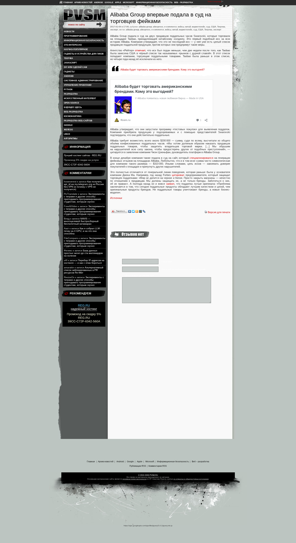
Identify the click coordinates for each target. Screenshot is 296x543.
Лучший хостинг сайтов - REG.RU (82, 155)
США (213, 27)
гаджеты (69, 71)
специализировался (201, 157)
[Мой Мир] (140, 211)
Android (98, 2)
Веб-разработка (73, 112)
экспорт (114, 29)
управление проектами (77, 85)
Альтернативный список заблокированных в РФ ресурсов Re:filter (83, 270)
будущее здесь (73, 107)
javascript (70, 63)
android (69, 76)
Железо (68, 129)
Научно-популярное (76, 49)
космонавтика (73, 116)
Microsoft (128, 2)
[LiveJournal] (144, 211)
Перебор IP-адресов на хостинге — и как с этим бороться (84, 261)
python (68, 89)
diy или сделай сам (75, 67)
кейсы (181, 27)
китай (188, 27)
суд (208, 27)
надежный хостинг (84, 307)
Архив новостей (83, 2)
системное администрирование (83, 80)
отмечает (140, 50)
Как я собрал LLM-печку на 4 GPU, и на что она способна (82, 231)
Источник (116, 197)
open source (71, 103)
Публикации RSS (138, 466)
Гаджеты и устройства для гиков (84, 54)
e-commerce (170, 27)
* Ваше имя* (167, 262)
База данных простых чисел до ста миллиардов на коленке (83, 253)
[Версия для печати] (205, 212)
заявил (170, 183)
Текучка (68, 58)
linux (67, 134)
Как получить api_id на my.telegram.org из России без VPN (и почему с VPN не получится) (84, 185)
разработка (71, 94)
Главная (68, 2)
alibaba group (145, 27)
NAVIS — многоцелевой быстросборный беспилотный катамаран (81, 221)
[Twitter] (133, 211)
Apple (118, 2)
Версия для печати (219, 212)
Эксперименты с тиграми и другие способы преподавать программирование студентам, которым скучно (84, 198)
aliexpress (158, 27)
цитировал (178, 175)
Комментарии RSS (158, 466)
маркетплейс (198, 27)
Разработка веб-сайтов (78, 121)
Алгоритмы (70, 138)
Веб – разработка (183, 2)
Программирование (76, 36)
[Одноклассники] (137, 211)
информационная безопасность (84, 40)
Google (109, 2)
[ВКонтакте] (130, 211)
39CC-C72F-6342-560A (77, 164)
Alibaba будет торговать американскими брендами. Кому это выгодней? (162, 69)
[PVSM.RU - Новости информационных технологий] (84, 16)
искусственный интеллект (80, 98)
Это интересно (73, 45)
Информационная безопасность (154, 2)
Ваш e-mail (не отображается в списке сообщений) (184, 269)
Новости (69, 31)
